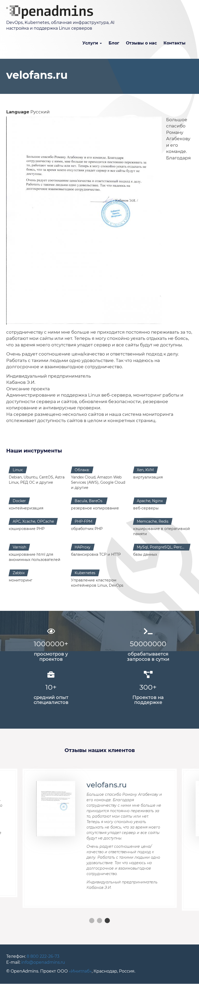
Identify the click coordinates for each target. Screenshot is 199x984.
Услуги (90, 43)
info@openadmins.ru (43, 962)
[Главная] (51, 12)
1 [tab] (91, 920)
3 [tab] (107, 920)
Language (17, 111)
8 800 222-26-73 (42, 956)
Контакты (175, 43)
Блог (114, 43)
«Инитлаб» (80, 971)
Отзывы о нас (141, 43)
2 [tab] (99, 920)
